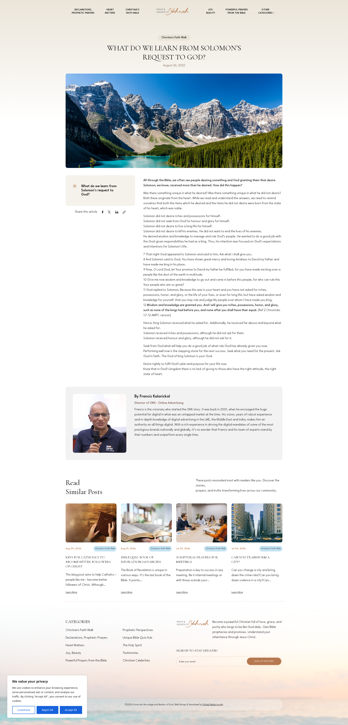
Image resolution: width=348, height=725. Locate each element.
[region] (47, 696)
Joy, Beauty (210, 11)
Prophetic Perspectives (138, 630)
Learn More (71, 592)
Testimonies (130, 653)
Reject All (47, 710)
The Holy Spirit (132, 645)
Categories (78, 622)
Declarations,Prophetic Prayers (83, 11)
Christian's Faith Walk (105, 549)
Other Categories (265, 11)
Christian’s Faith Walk (132, 11)
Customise (23, 710)
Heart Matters (110, 11)
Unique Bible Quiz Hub (137, 637)
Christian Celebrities (136, 660)
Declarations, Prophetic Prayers (86, 637)
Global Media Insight (213, 704)
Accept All (71, 710)
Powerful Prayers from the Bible (237, 11)
